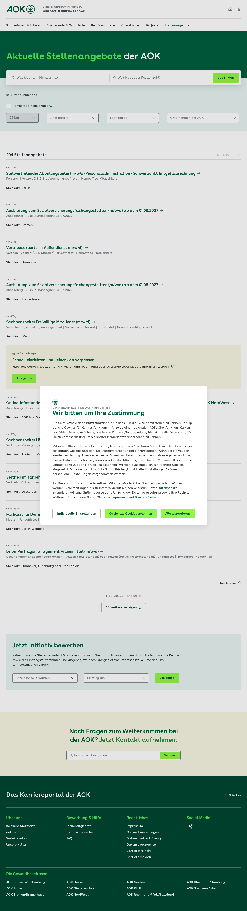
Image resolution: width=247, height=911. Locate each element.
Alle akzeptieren (177, 513)
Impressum (119, 497)
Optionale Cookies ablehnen (130, 513)
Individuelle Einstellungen (76, 513)
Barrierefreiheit (147, 497)
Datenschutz (167, 488)
